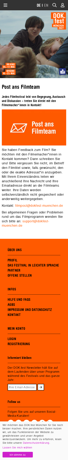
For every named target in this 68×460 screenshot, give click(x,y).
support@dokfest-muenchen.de (25, 223)
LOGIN (12, 339)
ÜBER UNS (15, 250)
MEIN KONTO (16, 328)
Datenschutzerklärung (36, 442)
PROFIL (12, 260)
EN (46, 5)
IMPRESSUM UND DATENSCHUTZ (30, 310)
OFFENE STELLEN (20, 275)
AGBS (11, 305)
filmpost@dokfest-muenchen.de (39, 205)
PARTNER (14, 270)
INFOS (12, 289)
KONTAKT (14, 315)
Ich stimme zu (18, 454)
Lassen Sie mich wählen (17, 447)
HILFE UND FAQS (19, 299)
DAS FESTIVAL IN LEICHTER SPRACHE (33, 265)
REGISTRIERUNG (19, 344)
